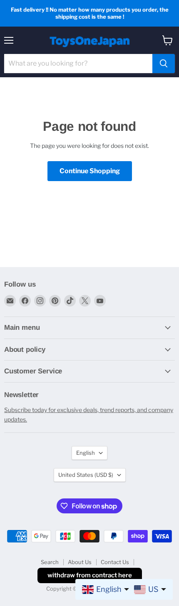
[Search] (163, 63)
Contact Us (115, 562)
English (85, 452)
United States (85, 474)
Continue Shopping (90, 171)
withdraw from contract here (89, 575)
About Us (80, 562)
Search (50, 562)
